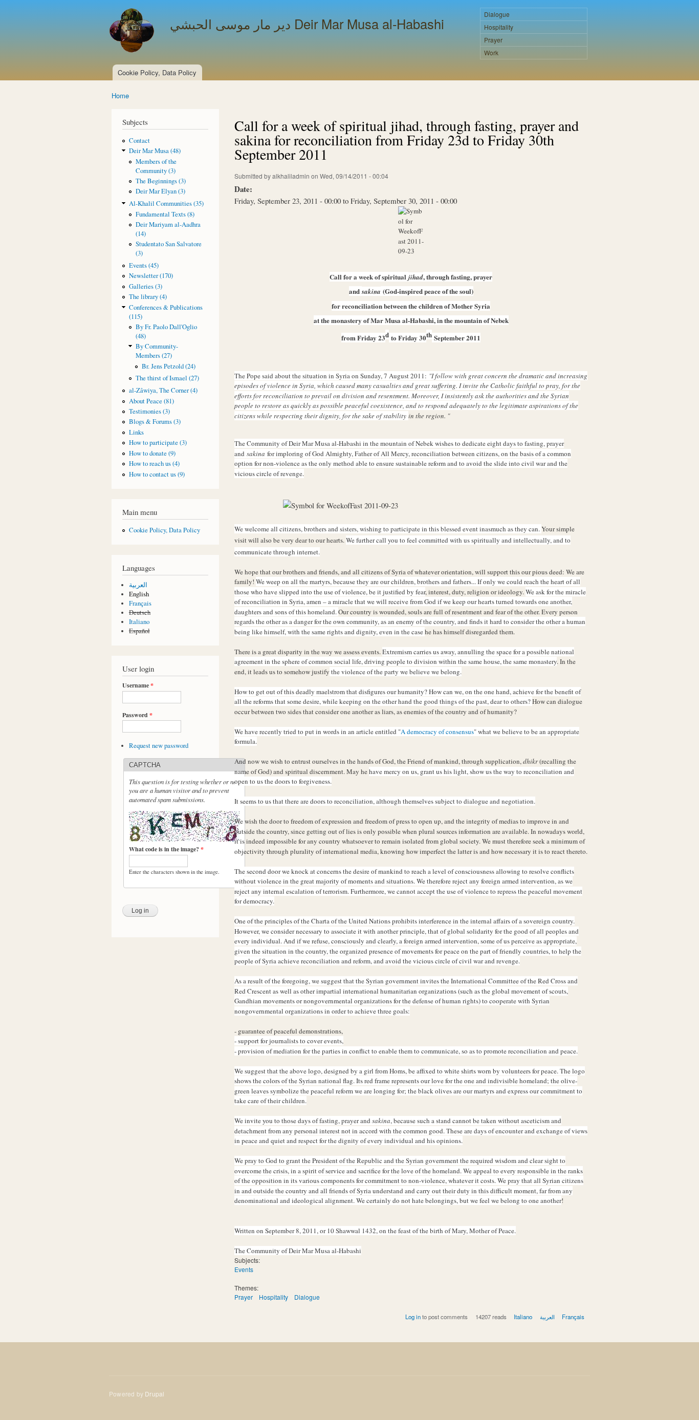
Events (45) (144, 265)
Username (138, 685)
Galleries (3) (145, 286)
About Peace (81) (151, 401)
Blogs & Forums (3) (155, 421)
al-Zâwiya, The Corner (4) (163, 390)
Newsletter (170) (151, 275)
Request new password (158, 745)
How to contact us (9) (157, 474)
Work (491, 52)
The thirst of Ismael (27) (167, 378)
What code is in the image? (166, 849)
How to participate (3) (158, 442)
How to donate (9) (152, 453)
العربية (138, 584)
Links (136, 432)
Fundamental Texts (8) (165, 214)
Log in (413, 1317)
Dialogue (497, 14)
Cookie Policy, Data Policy (157, 72)
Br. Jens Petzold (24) (168, 366)
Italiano (139, 621)
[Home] (133, 31)
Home (120, 95)
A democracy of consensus (437, 731)
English (139, 594)
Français (140, 603)
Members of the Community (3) (156, 166)
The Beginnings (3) (161, 181)
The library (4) (148, 296)
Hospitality (498, 27)
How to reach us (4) (154, 463)
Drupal (154, 1393)
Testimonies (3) (149, 411)
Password (137, 715)
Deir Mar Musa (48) (155, 150)
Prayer (493, 39)
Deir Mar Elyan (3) (160, 191)
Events (243, 1269)
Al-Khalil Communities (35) (166, 203)
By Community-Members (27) (157, 351)
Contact (139, 140)
